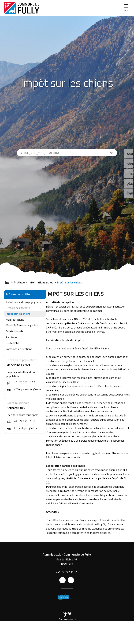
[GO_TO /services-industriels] (67, 597)
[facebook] (62, 580)
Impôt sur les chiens (69, 282)
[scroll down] (67, 268)
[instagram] (71, 580)
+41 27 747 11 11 (66, 572)
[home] (21, 8)
